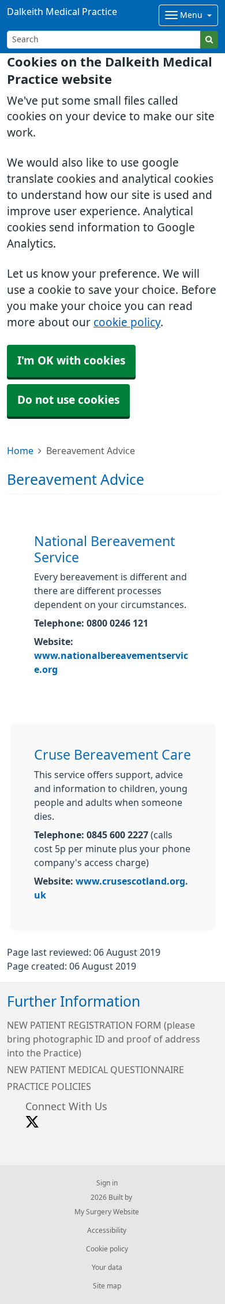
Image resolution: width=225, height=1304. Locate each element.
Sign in (107, 1183)
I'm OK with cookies (71, 360)
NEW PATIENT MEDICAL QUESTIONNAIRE (95, 1069)
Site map (107, 1286)
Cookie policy (107, 1249)
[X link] (32, 1122)
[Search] (209, 40)
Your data (107, 1267)
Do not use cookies (68, 400)
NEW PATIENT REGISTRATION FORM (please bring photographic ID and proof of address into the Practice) (103, 1039)
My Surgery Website (106, 1212)
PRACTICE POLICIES (49, 1086)
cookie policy (126, 322)
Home (20, 450)
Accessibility (106, 1230)
